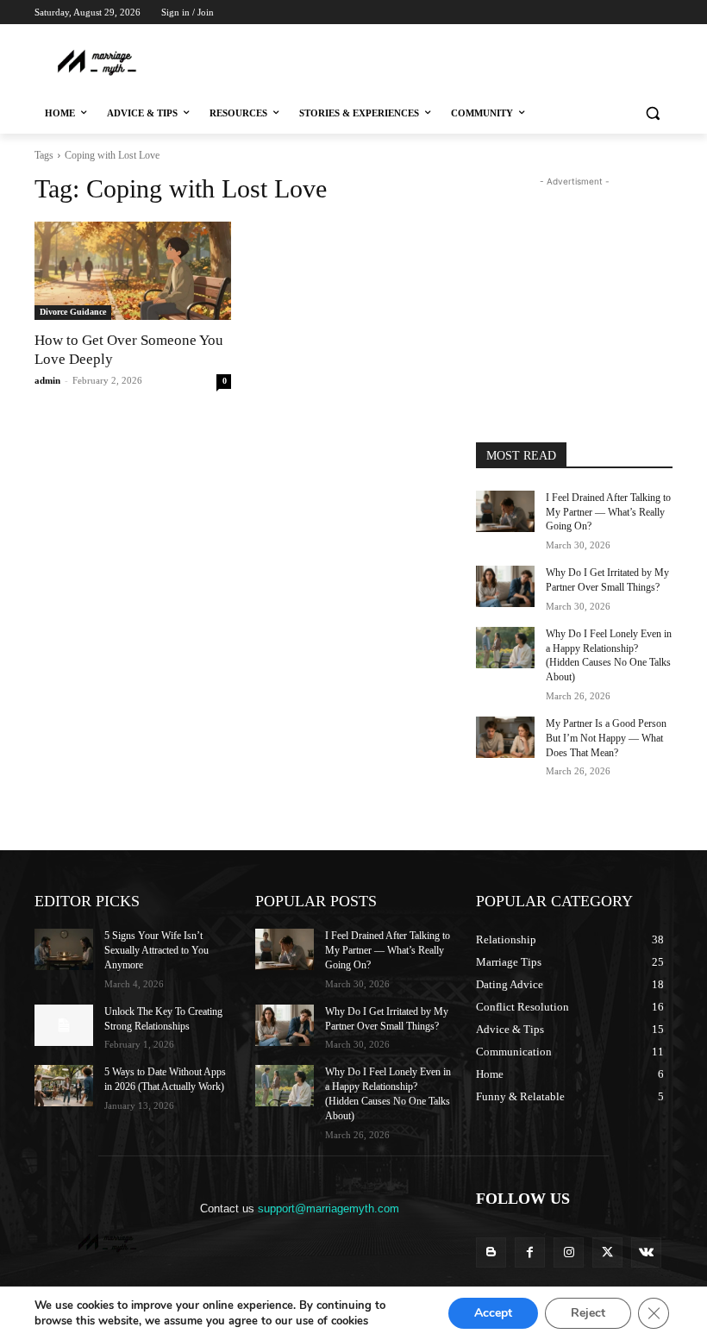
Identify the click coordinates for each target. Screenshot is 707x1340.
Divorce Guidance (73, 311)
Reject (588, 1313)
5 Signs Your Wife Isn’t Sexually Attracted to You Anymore (156, 950)
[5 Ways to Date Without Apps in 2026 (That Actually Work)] (63, 1085)
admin (47, 380)
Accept (493, 1313)
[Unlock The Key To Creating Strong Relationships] (63, 1025)
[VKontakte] (646, 1252)
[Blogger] (491, 1252)
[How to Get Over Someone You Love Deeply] (132, 271)
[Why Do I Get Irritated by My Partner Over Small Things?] (505, 586)
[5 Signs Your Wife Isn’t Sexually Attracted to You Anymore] (63, 949)
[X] (615, 37)
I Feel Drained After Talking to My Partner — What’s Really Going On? (608, 512)
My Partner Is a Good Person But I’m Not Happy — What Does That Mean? (606, 738)
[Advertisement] (355, 61)
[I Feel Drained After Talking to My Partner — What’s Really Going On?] (505, 511)
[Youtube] (663, 37)
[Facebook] (567, 37)
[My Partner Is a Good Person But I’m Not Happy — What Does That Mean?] (505, 737)
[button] (652, 113)
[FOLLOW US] (574, 1224)
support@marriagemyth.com (328, 1208)
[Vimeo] (638, 37)
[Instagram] (591, 37)
